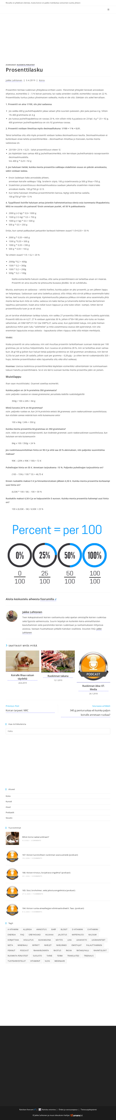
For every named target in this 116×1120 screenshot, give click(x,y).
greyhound (35, 934)
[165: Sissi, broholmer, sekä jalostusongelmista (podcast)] (12, 891)
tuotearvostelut (17, 961)
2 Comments (36, 840)
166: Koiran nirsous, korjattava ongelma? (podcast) (46, 872)
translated (73, 955)
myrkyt (36, 945)
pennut (11, 950)
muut (8, 807)
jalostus (62, 934)
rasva (69, 950)
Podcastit (10, 812)
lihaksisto (81, 940)
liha (70, 940)
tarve (49, 955)
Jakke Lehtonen (14, 80)
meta (10, 945)
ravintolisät (100, 950)
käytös (59, 940)
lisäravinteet (98, 940)
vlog (47, 961)
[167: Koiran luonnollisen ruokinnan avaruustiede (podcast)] (12, 856)
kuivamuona (44, 940)
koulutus (29, 940)
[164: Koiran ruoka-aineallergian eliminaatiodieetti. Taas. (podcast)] (12, 909)
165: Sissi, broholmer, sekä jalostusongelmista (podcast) (48, 890)
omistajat (76, 945)
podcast (24, 950)
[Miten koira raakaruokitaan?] (12, 838)
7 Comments (38, 894)
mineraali (23, 945)
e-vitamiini (93, 929)
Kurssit (9, 801)
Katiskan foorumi (26, 1109)
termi (60, 955)
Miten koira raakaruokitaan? (35, 837)
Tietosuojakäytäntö (89, 1109)
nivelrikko (61, 945)
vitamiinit (35, 961)
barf (53, 929)
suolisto (37, 955)
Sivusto (9, 817)
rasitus (57, 950)
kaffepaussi (78, 934)
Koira (42, 80)
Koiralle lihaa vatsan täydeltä (22, 677)
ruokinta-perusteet (26, 65)
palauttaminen (94, 945)
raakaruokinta (41, 950)
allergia (27, 929)
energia (12, 934)
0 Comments (37, 858)
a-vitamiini (13, 929)
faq (22, 934)
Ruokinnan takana (58, 676)
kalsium (93, 934)
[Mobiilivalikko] (109, 9)
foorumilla (47, 599)
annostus (41, 929)
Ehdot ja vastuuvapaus (68, 1109)
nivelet (48, 945)
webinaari (60, 961)
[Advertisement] (58, 36)
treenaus (89, 955)
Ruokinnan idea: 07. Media (93, 687)
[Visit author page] (12, 616)
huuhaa (49, 934)
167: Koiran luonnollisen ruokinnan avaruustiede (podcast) (50, 855)
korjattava (13, 940)
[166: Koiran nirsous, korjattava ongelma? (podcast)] (12, 874)
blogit (64, 929)
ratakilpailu (83, 950)
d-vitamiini (77, 929)
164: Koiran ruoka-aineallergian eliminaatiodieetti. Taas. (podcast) (53, 908)
